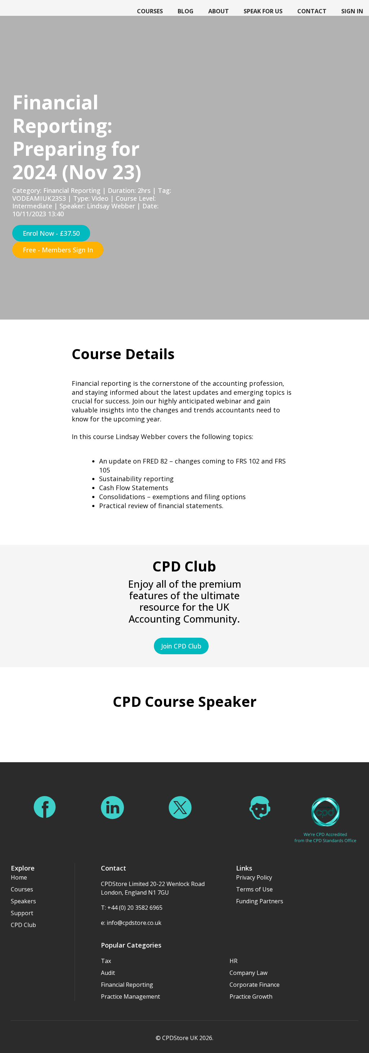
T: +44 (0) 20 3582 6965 (132, 908)
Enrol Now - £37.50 (51, 233)
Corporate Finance (255, 985)
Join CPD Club (181, 646)
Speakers (23, 901)
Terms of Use (254, 889)
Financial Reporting (127, 985)
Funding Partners (259, 901)
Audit (108, 973)
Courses (150, 11)
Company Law (248, 973)
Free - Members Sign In (58, 249)
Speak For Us (263, 11)
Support (22, 913)
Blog (186, 11)
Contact (311, 11)
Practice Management (130, 996)
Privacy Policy (254, 877)
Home (19, 877)
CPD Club (23, 925)
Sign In (352, 11)
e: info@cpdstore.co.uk (131, 923)
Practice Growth (251, 996)
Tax (106, 961)
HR (233, 961)
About (218, 11)
